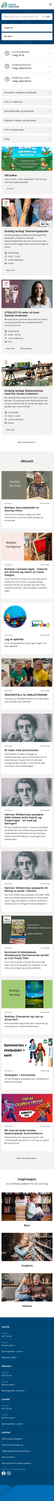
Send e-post (8, 1345)
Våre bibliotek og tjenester (19, 111)
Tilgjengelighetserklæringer (16, 1451)
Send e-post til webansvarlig (16, 1463)
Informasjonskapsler (12, 1439)
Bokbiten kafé (9, 1357)
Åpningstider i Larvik (12, 1351)
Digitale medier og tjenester (20, 120)
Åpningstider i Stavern (13, 1391)
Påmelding (25, 348)
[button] (50, 4)
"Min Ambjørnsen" (14, 129)
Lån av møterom (13, 101)
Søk (48, 16)
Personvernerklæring (12, 1445)
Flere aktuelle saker (26, 1158)
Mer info (10, 270)
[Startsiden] (10, 4)
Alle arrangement (26, 442)
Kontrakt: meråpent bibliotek (20, 92)
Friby (7, 139)
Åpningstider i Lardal (12, 1424)
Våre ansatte (8, 1457)
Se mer (10, 188)
